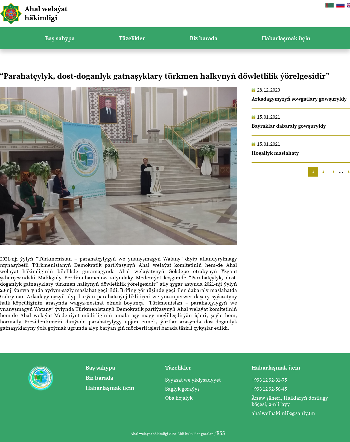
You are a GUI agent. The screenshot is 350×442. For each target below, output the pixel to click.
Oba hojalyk (178, 398)
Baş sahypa (60, 38)
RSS (220, 433)
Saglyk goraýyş (182, 389)
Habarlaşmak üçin (286, 38)
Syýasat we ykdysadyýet (193, 380)
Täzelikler (132, 38)
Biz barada (203, 38)
